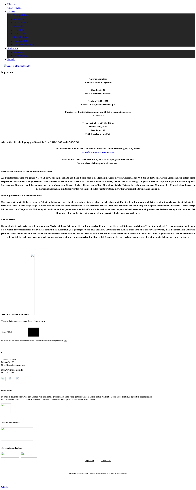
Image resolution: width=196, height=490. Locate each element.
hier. (65, 340)
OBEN (4, 487)
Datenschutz (106, 460)
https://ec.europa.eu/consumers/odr (98, 152)
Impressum (89, 460)
